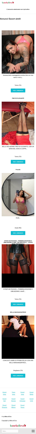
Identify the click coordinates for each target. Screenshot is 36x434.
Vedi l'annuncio (18, 90)
